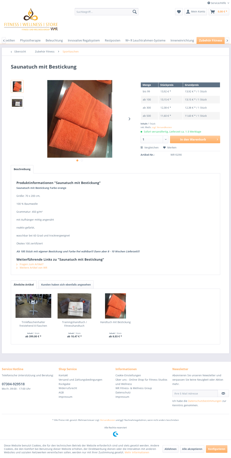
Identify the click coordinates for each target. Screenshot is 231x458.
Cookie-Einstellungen (128, 375)
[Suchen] (134, 11)
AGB (61, 392)
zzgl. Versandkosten (162, 127)
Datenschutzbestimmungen (205, 401)
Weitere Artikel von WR (33, 267)
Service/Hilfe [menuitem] (218, 3)
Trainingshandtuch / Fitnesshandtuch (74, 323)
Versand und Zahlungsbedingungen (80, 379)
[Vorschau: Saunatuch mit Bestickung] (17, 86)
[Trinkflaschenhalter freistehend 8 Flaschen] (33, 306)
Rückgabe (64, 384)
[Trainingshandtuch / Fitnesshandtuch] (74, 306)
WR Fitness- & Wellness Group (134, 388)
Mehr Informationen (137, 452)
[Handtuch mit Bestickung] (115, 306)
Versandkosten (107, 420)
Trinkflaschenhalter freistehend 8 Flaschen (33, 323)
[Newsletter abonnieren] (223, 393)
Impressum (65, 396)
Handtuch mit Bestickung (115, 322)
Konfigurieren (216, 449)
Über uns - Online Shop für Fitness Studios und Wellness (141, 382)
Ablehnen (170, 449)
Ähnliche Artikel (24, 284)
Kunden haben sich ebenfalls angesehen (66, 284)
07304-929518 (13, 384)
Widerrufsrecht (68, 388)
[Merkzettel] (179, 11)
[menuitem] (106, 11)
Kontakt (63, 375)
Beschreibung (22, 169)
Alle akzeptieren (192, 449)
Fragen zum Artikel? (31, 264)
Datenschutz (123, 392)
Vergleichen (151, 147)
